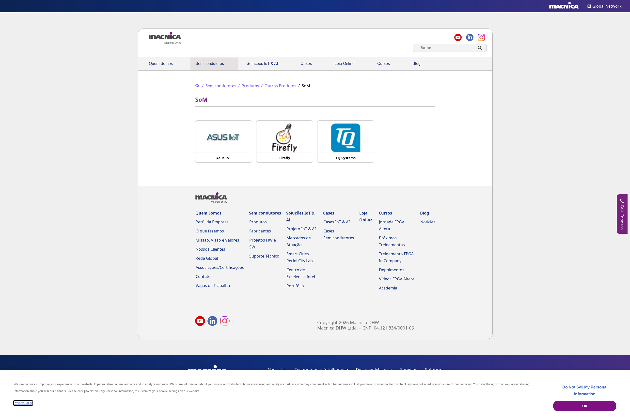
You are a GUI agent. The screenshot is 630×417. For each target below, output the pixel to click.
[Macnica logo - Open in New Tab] (564, 6)
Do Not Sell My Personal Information (584, 390)
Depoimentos (391, 270)
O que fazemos (210, 231)
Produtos (258, 222)
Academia (388, 288)
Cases (306, 63)
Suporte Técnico (264, 256)
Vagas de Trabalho (213, 285)
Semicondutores (209, 63)
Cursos (383, 63)
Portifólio (295, 285)
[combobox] (450, 48)
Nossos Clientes (210, 249)
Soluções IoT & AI (262, 63)
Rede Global (207, 258)
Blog (416, 63)
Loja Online (344, 63)
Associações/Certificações (220, 267)
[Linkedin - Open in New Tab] (469, 37)
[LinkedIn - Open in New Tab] (212, 322)
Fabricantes (260, 231)
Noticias (427, 222)
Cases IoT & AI (336, 222)
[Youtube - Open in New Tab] (200, 322)
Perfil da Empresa (212, 222)
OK (584, 406)
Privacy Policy (23, 403)
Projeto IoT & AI (301, 228)
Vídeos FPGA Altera (396, 279)
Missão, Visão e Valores (217, 240)
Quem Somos (161, 63)
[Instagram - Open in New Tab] (225, 322)
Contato (203, 276)
